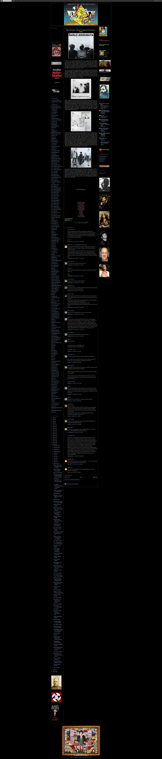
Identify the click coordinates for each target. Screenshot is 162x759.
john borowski (54, 265)
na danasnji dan (54, 314)
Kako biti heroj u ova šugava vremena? (105, 142)
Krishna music (54, 279)
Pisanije (102, 115)
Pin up (52, 344)
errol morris (53, 223)
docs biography (54, 164)
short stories (53, 385)
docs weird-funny (54, 215)
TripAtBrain (70, 285)
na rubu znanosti (54, 317)
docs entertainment (55, 177)
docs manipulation (55, 187)
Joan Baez (53, 262)
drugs (52, 218)
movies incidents (54, 308)
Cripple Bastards (54, 152)
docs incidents (54, 184)
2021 (54, 424)
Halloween (102, 139)
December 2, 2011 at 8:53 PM (75, 432)
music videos (54, 311)
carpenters (53, 143)
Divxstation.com (102, 158)
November (56, 447)
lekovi (52, 294)
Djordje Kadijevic (54, 160)
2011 (54, 442)
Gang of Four (87, 70)
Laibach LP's (53, 283)
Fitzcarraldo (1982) (57, 597)
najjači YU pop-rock (55, 322)
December (56, 445)
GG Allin (53, 235)
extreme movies (54, 226)
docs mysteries (54, 195)
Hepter (69, 467)
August (55, 452)
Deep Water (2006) (57, 527)
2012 (54, 440)
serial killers (53, 376)
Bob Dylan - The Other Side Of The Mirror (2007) (58, 496)
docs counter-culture (55, 169)
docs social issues (55, 209)
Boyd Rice (53, 140)
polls (52, 347)
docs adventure (54, 161)
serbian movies (54, 372)
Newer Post (67, 477)
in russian (53, 251)
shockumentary (54, 381)
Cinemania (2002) (57, 589)
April (55, 460)
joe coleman (53, 263)
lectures (52, 293)
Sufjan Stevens (54, 389)
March (55, 461)
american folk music (55, 119)
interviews (53, 259)
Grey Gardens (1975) (58, 651)
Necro (52, 324)
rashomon (70, 293)
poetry (52, 345)
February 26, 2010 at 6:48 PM (75, 336)
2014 (54, 437)
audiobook (53, 130)
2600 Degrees (90, 757)
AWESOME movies (55, 132)
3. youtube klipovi (54, 106)
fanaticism (53, 228)
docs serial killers (54, 207)
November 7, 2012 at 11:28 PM (76, 456)
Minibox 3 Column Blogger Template (75, 757)
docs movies (53, 192)
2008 (54, 671)
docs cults (53, 172)
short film (53, 384)
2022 (54, 423)
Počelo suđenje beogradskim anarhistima (57, 550)
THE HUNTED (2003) (104, 120)
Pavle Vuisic (53, 341)
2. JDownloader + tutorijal (56, 101)
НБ (68, 317)
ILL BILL (53, 245)
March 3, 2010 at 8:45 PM (74, 400)
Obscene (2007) (57, 619)
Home (81, 477)
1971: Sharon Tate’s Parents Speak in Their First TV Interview (105, 106)
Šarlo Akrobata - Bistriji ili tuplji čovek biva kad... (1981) (81, 30)
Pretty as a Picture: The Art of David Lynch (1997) (57, 538)
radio (52, 359)
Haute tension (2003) (58, 604)
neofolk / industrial (55, 327)
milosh (102, 144)
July (55, 454)
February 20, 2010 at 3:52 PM (75, 290)
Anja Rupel (53, 124)
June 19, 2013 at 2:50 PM (74, 472)
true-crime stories (54, 398)
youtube (53, 406)
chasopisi (53, 147)
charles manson (54, 146)
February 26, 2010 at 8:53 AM (75, 314)
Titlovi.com (101, 161)
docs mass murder (55, 189)
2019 (54, 428)
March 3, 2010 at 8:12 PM (74, 394)
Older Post (95, 477)
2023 (54, 421)
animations (53, 123)
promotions (53, 353)
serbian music (54, 373)
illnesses (53, 246)
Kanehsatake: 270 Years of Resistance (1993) (58, 655)
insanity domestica (55, 255)
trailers (52, 393)
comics (52, 149)
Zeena (52, 412)
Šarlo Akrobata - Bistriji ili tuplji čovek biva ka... (58, 533)
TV (51, 401)
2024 (54, 419)
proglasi (52, 350)
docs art (53, 163)
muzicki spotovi (54, 313)
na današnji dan (54, 316)
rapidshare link (67, 219)
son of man (70, 261)
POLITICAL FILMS (104, 128)
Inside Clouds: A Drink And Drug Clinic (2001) (58, 584)
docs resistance (54, 203)
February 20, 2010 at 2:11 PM (75, 275)
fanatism (53, 229)
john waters (53, 266)
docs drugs (53, 174)
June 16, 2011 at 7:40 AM (74, 416)
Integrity (53, 257)
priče (52, 348)
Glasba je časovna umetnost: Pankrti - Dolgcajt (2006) (58, 579)
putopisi (52, 355)
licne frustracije (54, 297)
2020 (54, 426)
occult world (53, 336)
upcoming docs (54, 402)
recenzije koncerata (55, 361)
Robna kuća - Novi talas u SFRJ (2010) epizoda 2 (58, 509)
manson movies (54, 300)
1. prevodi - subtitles (55, 100)
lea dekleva (53, 291)
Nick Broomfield (54, 330)
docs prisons (53, 198)
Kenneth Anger (54, 271)
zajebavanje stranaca (55, 410)
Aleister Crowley (54, 118)
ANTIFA (52, 127)
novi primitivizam (54, 333)
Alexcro (69, 427)
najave (52, 320)
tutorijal (52, 399)
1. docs (52, 98)
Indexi (52, 254)
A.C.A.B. (53, 113)
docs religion (53, 201)
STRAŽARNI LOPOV (105, 110)
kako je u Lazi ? (102, 172)
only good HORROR (55, 337)
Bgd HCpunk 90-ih (55, 133)
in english (53, 248)
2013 (54, 439)
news (52, 328)
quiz (52, 356)
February (56, 463)
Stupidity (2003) (57, 493)
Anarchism (53, 121)
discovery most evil (55, 158)
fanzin (52, 231)
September (56, 451)
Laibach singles (54, 286)
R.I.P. (52, 358)
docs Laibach (54, 186)
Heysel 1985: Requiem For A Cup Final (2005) (58, 649)
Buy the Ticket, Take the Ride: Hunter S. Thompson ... (58, 466)
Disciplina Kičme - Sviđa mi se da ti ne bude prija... (58, 521)
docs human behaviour (55, 181)
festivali (52, 232)
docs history (53, 180)
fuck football (53, 234)
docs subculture (54, 212)
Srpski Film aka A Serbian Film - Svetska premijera (58, 638)
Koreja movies (54, 276)
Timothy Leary (54, 392)
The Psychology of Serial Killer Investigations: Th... (58, 513)
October (55, 449)
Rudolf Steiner (54, 368)
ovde (91, 71)
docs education (54, 175)
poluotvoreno (104, 138)
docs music (53, 194)
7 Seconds (53, 110)
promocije (53, 351)
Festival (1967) (57, 499)
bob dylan (53, 135)
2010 (54, 444)
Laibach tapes (54, 288)
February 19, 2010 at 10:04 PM (76, 241)
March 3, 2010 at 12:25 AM (75, 383)
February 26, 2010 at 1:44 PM (75, 329)
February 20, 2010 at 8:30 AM (75, 264)
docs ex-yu (53, 178)
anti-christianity (54, 126)
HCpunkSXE (53, 240)
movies (52, 307)
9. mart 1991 (53, 112)
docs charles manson (55, 166)
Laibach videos (54, 290)
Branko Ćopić (54, 141)
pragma (69, 404)
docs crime (53, 171)
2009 (54, 669)
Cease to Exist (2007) (58, 472)
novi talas (53, 334)
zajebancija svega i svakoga (57, 407)
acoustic (53, 116)
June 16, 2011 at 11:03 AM (74, 424)
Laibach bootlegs (54, 280)
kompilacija (53, 272)
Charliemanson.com (103, 156)
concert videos (54, 150)
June (55, 456)
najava (52, 319)
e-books (53, 220)
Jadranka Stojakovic (55, 260)
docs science (54, 204)
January (55, 667)
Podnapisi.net (102, 159)
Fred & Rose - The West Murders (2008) (57, 601)
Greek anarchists (54, 238)
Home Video (53, 241)
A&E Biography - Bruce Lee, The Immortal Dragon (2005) (58, 630)
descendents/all (54, 155)
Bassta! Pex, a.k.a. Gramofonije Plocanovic (76, 244)
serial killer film (54, 375)
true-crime (53, 396)
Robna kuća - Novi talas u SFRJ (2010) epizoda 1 (58, 567)
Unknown (69, 459)
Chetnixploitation (104, 119)
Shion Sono (53, 379)
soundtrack (53, 387)
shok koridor (53, 382)
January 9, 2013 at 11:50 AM (75, 464)
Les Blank (53, 296)
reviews (52, 362)
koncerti (52, 274)
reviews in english (54, 364)
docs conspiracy (54, 167)
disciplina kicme (54, 157)
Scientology (53, 370)
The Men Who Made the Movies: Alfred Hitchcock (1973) (58, 476)
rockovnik (53, 367)
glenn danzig (53, 237)
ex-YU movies (54, 224)
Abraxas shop (54, 115)
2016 (54, 433)
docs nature (53, 197)
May (55, 458)
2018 (54, 430)
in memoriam (54, 249)
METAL (52, 302)
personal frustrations (55, 342)
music (52, 310)
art (51, 129)
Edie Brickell (53, 221)
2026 (54, 417)
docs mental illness (55, 190)
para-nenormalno (54, 339)
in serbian (53, 252)
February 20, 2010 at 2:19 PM (75, 282)
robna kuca (53, 365)
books (52, 136)
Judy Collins (53, 269)
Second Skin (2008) (57, 573)
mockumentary (54, 305)
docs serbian (53, 206)
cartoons (53, 144)
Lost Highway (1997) (58, 540)
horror (52, 243)
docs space (53, 211)
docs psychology (54, 200)
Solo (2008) (56, 608)
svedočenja (53, 390)
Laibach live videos (55, 282)
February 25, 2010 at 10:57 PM (76, 307)
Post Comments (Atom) (75, 479)
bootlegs (53, 138)
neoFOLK (53, 325)
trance (52, 395)
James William (84, 757)
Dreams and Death (104, 116)
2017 (54, 431)
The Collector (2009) (58, 624)
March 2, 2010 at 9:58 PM (74, 362)
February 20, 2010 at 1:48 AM (75, 258)
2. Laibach (53, 104)
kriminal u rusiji (54, 277)
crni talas (53, 153)
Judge (52, 268)
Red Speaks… (103, 135)
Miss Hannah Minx (55, 303)
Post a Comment (68, 475)
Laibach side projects (55, 285)
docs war (53, 214)
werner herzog (54, 404)
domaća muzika (54, 217)
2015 (54, 435)
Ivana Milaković (104, 123)
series (52, 378)
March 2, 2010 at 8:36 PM (74, 351)
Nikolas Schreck (54, 331)
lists (52, 299)
